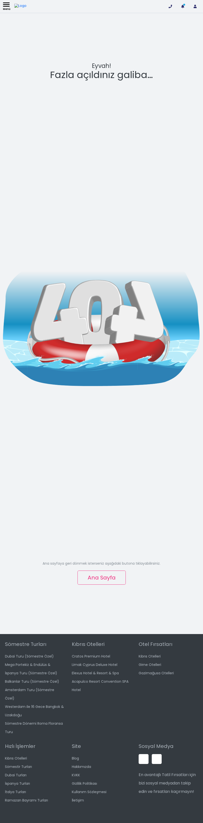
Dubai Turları (15, 775)
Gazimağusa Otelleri (156, 673)
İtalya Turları (15, 791)
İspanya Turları (17, 783)
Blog (75, 758)
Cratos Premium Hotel (91, 656)
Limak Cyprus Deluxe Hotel (94, 664)
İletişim (78, 800)
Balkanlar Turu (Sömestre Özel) (32, 681)
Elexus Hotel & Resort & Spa (95, 673)
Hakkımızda (81, 766)
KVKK (76, 775)
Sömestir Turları (18, 766)
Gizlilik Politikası (84, 783)
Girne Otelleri (150, 664)
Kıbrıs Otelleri (150, 656)
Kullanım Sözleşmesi (89, 791)
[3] (183, 6)
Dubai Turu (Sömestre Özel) (29, 656)
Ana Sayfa (102, 577)
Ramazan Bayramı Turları (26, 800)
